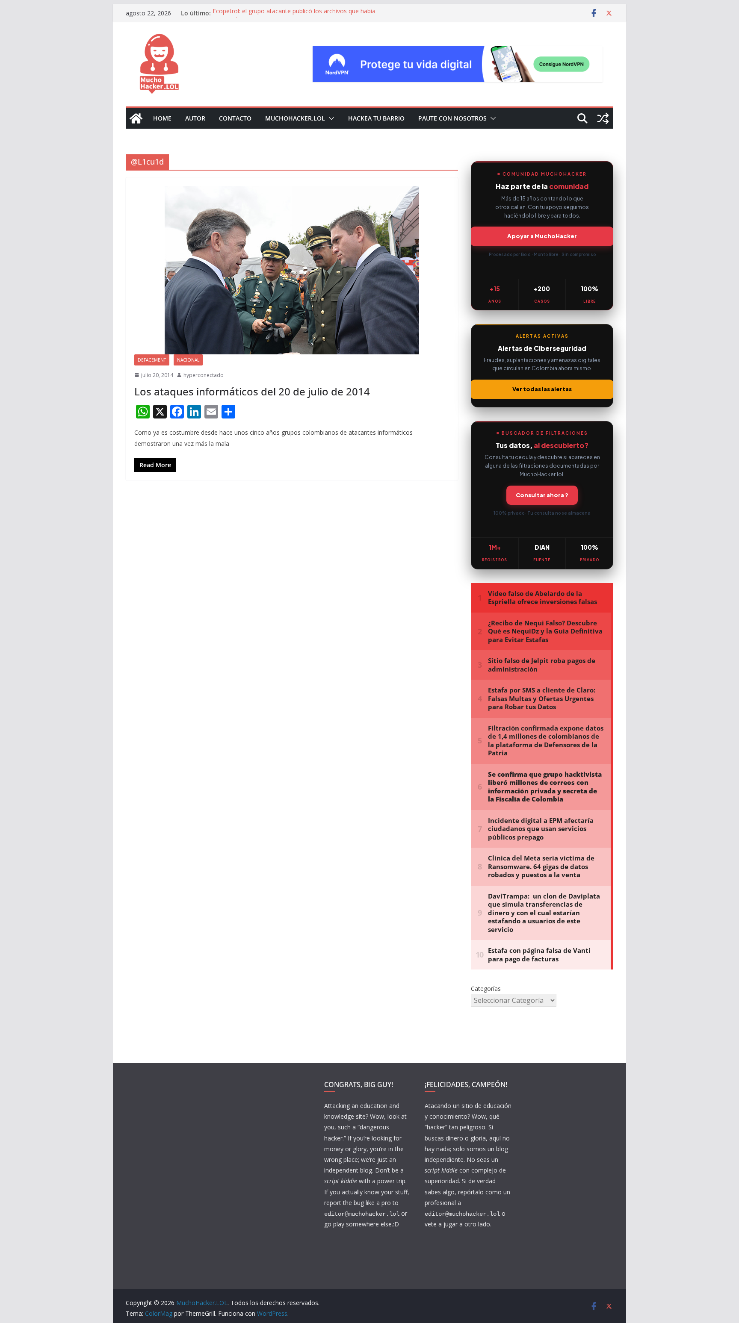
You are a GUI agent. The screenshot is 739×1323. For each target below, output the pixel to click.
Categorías (486, 988)
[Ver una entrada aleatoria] (603, 118)
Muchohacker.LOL (295, 118)
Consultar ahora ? (542, 495)
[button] (329, 118)
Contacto (235, 118)
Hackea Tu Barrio (376, 118)
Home (162, 118)
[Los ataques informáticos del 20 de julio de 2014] (291, 270)
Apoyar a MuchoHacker (542, 236)
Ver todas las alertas (542, 389)
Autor (195, 118)
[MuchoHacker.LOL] (136, 118)
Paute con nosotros (452, 118)
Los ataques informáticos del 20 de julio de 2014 (252, 391)
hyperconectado (203, 375)
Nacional (188, 360)
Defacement (152, 360)
